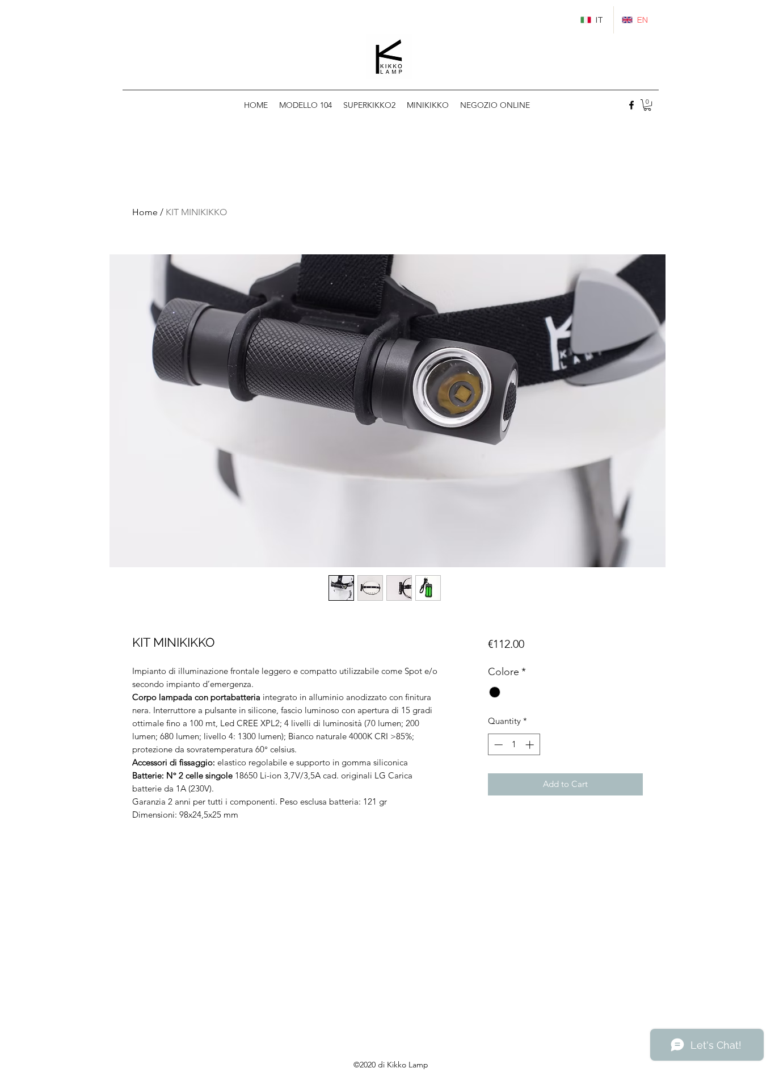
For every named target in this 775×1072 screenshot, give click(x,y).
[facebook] (631, 105)
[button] (647, 105)
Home (145, 212)
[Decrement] (497, 744)
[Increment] (530, 744)
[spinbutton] (513, 744)
